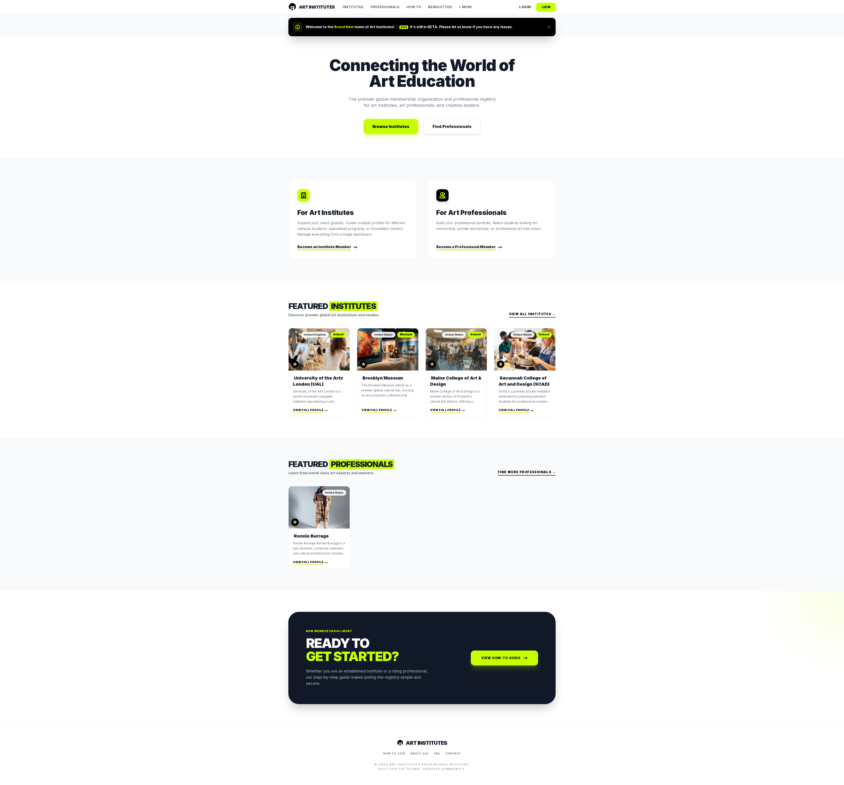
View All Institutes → (532, 314)
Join (545, 7)
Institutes (353, 7)
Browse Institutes (391, 126)
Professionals (385, 7)
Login (525, 7)
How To (414, 7)
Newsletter (440, 7)
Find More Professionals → (527, 472)
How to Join (394, 753)
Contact (453, 753)
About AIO (420, 753)
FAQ (437, 753)
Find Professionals (452, 126)
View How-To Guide (500, 658)
